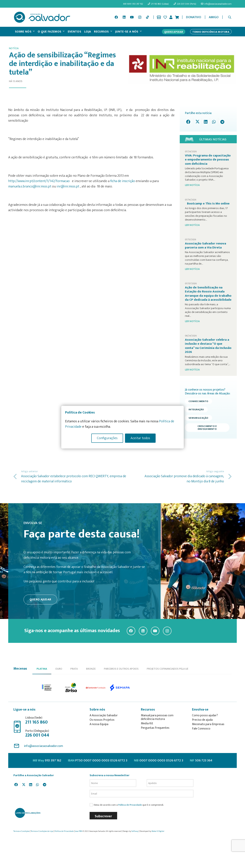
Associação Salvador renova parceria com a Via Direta (205, 245)
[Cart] (177, 17)
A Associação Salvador (104, 715)
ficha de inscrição (122, 181)
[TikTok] (147, 17)
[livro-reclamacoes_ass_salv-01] (27, 812)
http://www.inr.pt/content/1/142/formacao (39, 181)
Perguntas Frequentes (155, 727)
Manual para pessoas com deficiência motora (157, 717)
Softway (134, 831)
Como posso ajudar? (205, 715)
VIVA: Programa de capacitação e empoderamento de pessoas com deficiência (208, 159)
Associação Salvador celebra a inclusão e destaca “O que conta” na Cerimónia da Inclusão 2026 (208, 346)
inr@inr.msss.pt (68, 186)
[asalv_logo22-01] (42, 17)
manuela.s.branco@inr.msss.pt (29, 186)
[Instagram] (139, 17)
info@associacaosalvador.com (43, 746)
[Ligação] (159, 17)
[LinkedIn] (124, 17)
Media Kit (147, 723)
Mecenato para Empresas (208, 724)
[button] (229, 17)
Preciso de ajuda (202, 719)
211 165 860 (36, 722)
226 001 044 (37, 735)
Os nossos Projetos (102, 719)
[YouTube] (132, 17)
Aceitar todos (140, 438)
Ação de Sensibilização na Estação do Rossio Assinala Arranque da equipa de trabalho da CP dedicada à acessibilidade (208, 294)
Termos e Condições (21, 831)
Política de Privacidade (130, 805)
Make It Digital (158, 831)
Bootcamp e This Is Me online (208, 203)
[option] (47, 687)
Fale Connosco (201, 728)
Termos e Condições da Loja (42, 831)
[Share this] (189, 122)
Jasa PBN (78, 831)
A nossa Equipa (99, 724)
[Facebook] (116, 17)
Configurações (107, 438)
